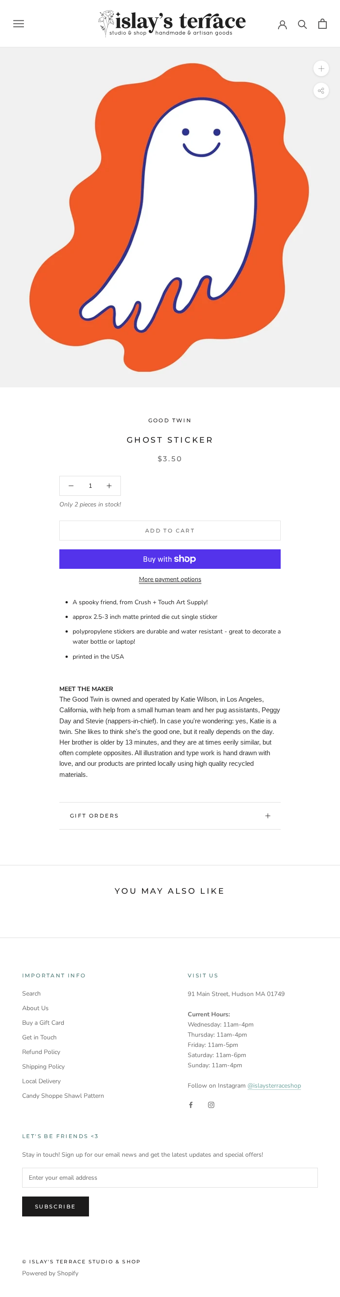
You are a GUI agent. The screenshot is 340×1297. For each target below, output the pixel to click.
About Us (35, 1008)
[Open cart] (322, 24)
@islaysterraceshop (274, 1085)
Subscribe (55, 1206)
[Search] (302, 23)
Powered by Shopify (50, 1273)
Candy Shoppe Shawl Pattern (63, 1096)
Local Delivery (41, 1081)
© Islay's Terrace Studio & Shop (81, 1261)
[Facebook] (191, 1105)
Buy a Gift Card (43, 1023)
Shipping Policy (43, 1066)
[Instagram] (211, 1105)
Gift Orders (94, 815)
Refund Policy (41, 1052)
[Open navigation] (18, 23)
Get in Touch (39, 1037)
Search (31, 993)
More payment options (170, 579)
